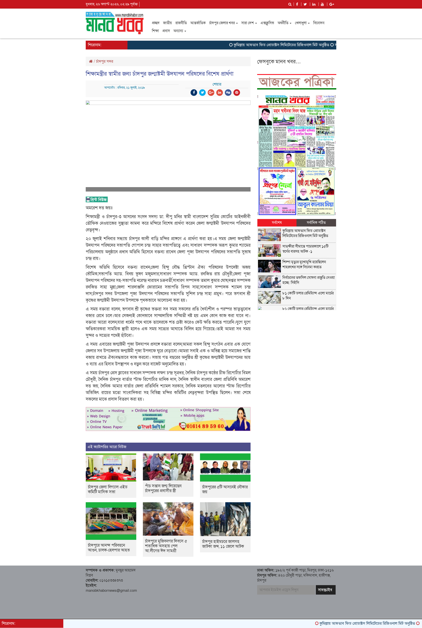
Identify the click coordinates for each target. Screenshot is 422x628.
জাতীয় (167, 23)
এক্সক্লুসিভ (267, 23)
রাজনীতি (181, 23)
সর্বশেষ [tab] (277, 222)
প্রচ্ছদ (156, 23)
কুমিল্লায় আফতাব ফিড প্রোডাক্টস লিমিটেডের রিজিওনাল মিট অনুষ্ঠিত (265, 44)
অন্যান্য (178, 30)
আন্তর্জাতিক (198, 23)
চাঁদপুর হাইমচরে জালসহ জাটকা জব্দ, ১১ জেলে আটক (223, 544)
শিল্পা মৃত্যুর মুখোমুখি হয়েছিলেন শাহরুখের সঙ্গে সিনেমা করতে (304, 264)
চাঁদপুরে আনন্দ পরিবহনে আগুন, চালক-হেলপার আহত (109, 548)
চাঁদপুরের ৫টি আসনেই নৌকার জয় (225, 489)
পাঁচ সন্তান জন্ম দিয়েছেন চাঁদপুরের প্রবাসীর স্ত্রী (163, 488)
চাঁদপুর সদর (104, 61)
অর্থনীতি (283, 23)
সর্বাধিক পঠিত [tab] (316, 222)
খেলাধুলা (301, 23)
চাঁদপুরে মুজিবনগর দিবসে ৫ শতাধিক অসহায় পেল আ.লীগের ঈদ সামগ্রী (166, 546)
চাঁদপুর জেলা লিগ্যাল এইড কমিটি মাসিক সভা (107, 489)
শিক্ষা (155, 30)
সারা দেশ (248, 23)
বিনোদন (318, 23)
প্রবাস (166, 30)
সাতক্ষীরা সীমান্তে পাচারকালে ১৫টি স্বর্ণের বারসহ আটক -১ (305, 249)
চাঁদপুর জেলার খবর (222, 23)
